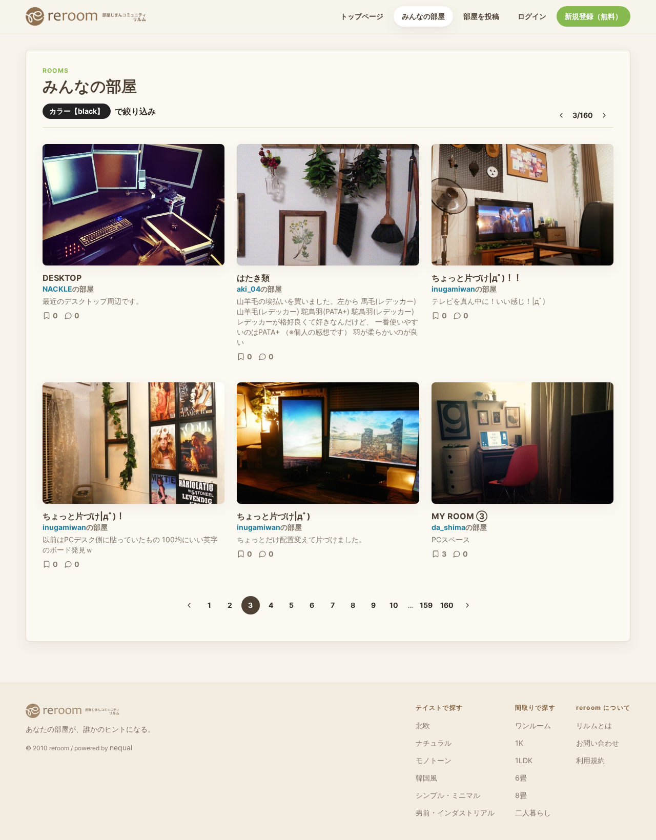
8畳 (521, 795)
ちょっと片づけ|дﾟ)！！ (477, 278)
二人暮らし (533, 812)
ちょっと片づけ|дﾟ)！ (84, 516)
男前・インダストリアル (455, 812)
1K (519, 743)
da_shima (448, 527)
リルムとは (594, 725)
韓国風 (426, 777)
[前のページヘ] (561, 115)
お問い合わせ (597, 743)
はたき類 (253, 278)
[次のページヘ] (604, 115)
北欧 (423, 725)
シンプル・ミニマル (448, 795)
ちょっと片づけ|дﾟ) (274, 516)
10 (393, 605)
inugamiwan (453, 288)
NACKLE (57, 288)
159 (426, 605)
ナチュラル (434, 743)
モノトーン (434, 760)
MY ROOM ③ (459, 516)
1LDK (523, 760)
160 (447, 605)
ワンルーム (533, 725)
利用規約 (590, 760)
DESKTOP (62, 278)
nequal (121, 747)
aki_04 (248, 288)
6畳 (521, 777)
